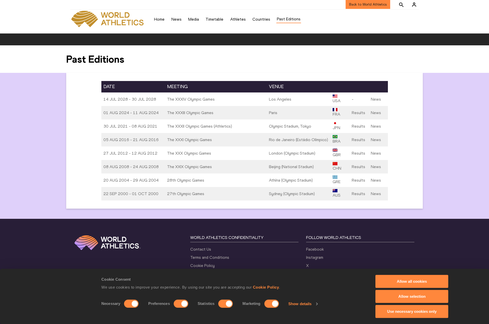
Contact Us (200, 249)
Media (193, 19)
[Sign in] (414, 4)
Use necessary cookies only (412, 311)
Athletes (238, 19)
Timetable (214, 19)
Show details (299, 304)
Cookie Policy (266, 287)
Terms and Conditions (209, 257)
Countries (261, 19)
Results (358, 112)
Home (159, 19)
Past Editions (289, 19)
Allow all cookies (412, 281)
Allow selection (412, 296)
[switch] (181, 304)
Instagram (314, 257)
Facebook (315, 249)
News (176, 19)
